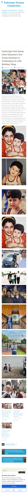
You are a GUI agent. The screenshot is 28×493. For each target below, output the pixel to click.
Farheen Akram (20, 67)
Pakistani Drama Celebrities (9, 10)
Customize (7, 490)
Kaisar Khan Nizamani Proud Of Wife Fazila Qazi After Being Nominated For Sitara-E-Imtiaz (7, 413)
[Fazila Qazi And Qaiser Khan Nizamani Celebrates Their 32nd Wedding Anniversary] (18, 406)
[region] (14, 483)
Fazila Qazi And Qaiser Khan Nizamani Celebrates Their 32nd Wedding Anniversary (18, 413)
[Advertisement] (14, 32)
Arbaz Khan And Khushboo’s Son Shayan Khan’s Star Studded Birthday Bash (14, 452)
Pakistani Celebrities (10, 444)
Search (4, 470)
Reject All (20, 490)
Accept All (14, 486)
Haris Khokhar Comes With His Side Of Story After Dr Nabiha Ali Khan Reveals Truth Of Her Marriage (12, 460)
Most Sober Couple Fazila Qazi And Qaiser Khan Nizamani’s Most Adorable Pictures (6, 433)
